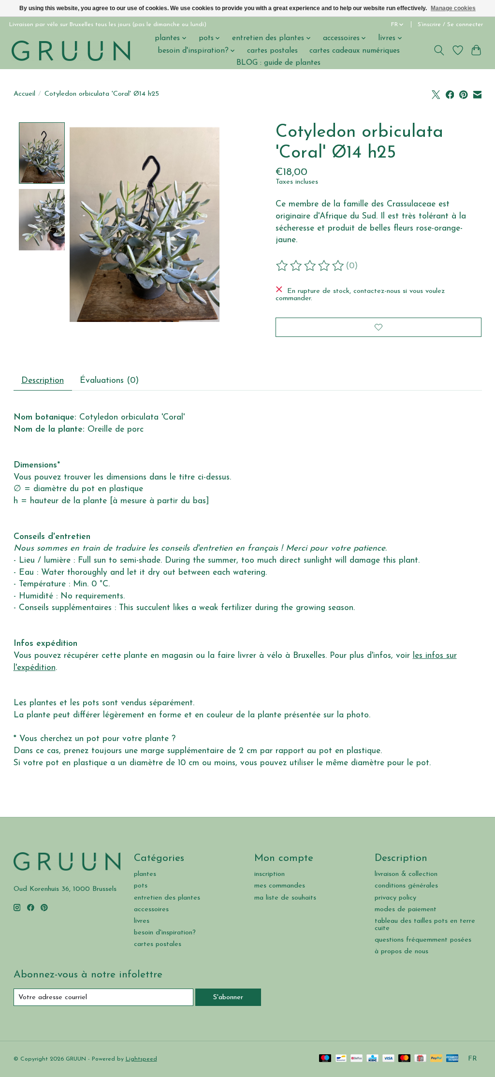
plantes (145, 874)
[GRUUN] (71, 50)
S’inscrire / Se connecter (450, 25)
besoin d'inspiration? (165, 932)
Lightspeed (141, 1059)
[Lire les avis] (311, 266)
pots (140, 885)
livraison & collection (406, 874)
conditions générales (406, 885)
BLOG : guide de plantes (278, 63)
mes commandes (279, 885)
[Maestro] (325, 1058)
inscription (269, 874)
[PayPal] (436, 1058)
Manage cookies (453, 8)
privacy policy (395, 898)
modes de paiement (406, 909)
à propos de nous (401, 951)
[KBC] (372, 1058)
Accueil (24, 94)
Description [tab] (42, 381)
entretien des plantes (167, 898)
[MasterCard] (404, 1058)
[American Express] (452, 1058)
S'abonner (228, 997)
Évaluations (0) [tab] (109, 381)
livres (141, 921)
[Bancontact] (341, 1058)
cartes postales (272, 51)
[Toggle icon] (439, 50)
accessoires (151, 909)
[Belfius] (356, 1058)
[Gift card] (420, 1058)
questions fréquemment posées (423, 940)
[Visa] (388, 1058)
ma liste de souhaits (285, 898)
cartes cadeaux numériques (354, 51)
